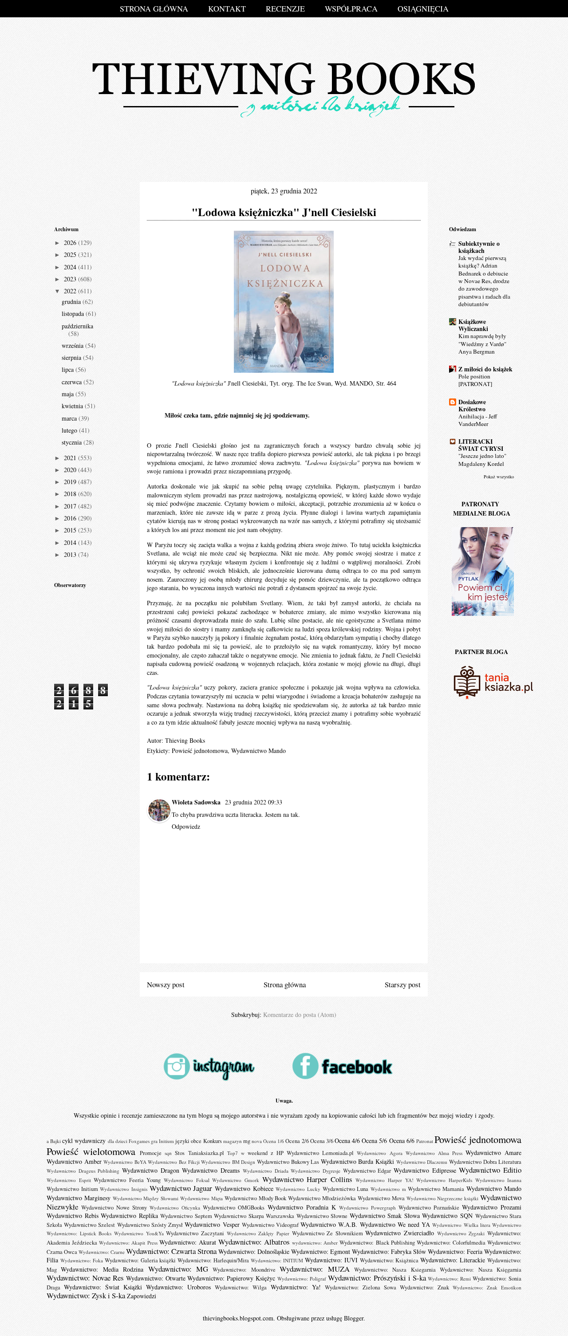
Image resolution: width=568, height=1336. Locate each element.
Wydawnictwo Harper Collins (307, 1179)
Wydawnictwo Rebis (73, 1215)
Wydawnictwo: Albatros (254, 1242)
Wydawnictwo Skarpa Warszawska (254, 1216)
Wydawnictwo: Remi (449, 1278)
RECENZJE (285, 8)
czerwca (72, 382)
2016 (71, 518)
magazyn (232, 1141)
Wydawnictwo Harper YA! (384, 1180)
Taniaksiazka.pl (206, 1153)
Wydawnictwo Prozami (491, 1207)
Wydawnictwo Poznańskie (428, 1207)
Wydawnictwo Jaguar (181, 1188)
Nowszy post (166, 984)
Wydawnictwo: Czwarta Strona (171, 1251)
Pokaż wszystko (499, 476)
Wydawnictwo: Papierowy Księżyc (231, 1278)
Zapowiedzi (141, 1296)
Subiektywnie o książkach (479, 247)
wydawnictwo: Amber (315, 1242)
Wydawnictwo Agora (379, 1153)
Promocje (151, 1153)
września (73, 345)
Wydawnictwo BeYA (124, 1162)
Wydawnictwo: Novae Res (85, 1278)
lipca (68, 369)
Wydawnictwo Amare (493, 1152)
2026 (71, 242)
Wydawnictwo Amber (74, 1161)
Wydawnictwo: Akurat (187, 1242)
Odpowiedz (186, 826)
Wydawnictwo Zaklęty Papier (258, 1233)
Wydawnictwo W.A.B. (328, 1224)
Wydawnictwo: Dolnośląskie (253, 1251)
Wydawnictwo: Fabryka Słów (389, 1251)
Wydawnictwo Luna (346, 1189)
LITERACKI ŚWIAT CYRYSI (480, 445)
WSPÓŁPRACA (351, 8)
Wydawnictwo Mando (258, 750)
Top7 (232, 1153)
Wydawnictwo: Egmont (320, 1251)
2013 (71, 554)
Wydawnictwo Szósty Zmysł (150, 1225)
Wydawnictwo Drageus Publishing (83, 1170)
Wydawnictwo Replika (129, 1215)
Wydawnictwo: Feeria (455, 1251)
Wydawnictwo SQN (447, 1215)
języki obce (188, 1141)
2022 (71, 291)
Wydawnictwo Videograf (270, 1225)
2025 (71, 254)
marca (70, 418)
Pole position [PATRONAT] (475, 380)
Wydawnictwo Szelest (89, 1225)
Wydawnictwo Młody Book (256, 1198)
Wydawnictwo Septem (186, 1216)
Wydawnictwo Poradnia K (302, 1207)
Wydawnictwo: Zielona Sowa (360, 1287)
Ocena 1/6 (273, 1141)
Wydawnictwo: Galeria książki (140, 1260)
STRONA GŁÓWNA (154, 8)
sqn (168, 1153)
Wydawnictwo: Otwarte (155, 1278)
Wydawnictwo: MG (178, 1269)
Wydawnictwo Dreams (211, 1170)
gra (154, 1141)
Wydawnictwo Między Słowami (146, 1198)
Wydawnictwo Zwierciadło (399, 1233)
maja (68, 394)
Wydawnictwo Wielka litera (461, 1225)
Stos (180, 1153)
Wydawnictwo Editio (490, 1170)
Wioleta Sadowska (197, 802)
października (77, 326)
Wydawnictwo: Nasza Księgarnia (480, 1269)
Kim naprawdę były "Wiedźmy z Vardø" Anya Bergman (482, 343)
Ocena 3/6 (321, 1141)
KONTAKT (227, 8)
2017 (71, 506)
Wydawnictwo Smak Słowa (385, 1215)
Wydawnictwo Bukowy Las (288, 1162)
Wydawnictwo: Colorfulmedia (451, 1242)
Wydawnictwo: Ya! (296, 1287)
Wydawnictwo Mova (381, 1198)
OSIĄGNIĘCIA (423, 8)
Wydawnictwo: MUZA (314, 1269)
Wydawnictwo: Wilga (241, 1287)
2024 (71, 267)
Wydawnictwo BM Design (228, 1162)
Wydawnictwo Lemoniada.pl (320, 1153)
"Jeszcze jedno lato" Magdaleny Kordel (482, 459)
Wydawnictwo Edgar (367, 1170)
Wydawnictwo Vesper (212, 1224)
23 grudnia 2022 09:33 (253, 802)
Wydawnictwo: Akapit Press (128, 1242)
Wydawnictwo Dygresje (315, 1170)
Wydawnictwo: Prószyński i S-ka (377, 1278)
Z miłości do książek (485, 369)
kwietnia (73, 406)
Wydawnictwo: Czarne (102, 1252)
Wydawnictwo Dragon (150, 1170)
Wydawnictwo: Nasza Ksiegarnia (395, 1269)
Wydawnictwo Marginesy (78, 1198)
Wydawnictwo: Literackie (452, 1260)
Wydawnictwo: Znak (424, 1287)
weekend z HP (266, 1153)
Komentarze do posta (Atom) (299, 1014)
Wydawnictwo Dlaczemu (422, 1162)
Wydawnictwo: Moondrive (244, 1269)
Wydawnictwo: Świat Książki (103, 1287)
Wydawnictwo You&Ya (139, 1233)
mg (246, 1141)
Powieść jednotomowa (200, 750)
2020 (71, 469)
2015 (71, 530)
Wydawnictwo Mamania (436, 1189)
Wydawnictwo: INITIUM (277, 1260)
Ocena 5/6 (374, 1140)
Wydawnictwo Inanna (498, 1180)
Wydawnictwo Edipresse (425, 1170)
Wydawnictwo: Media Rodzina (102, 1269)
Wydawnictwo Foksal (186, 1180)
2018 (71, 493)
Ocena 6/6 (401, 1140)
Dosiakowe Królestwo (472, 405)
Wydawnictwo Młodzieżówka (322, 1198)
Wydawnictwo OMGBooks (233, 1207)
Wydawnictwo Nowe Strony (114, 1207)
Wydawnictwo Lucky (298, 1189)
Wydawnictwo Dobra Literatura (485, 1162)
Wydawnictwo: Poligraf (301, 1278)
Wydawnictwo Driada (265, 1170)
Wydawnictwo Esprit (69, 1180)
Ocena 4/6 (347, 1140)
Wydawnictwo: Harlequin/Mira (213, 1260)
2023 (71, 279)
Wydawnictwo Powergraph (367, 1207)
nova (257, 1141)
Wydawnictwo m (388, 1189)
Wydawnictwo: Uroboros (178, 1287)
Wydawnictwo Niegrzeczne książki (442, 1198)
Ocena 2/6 (296, 1141)
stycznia (72, 442)
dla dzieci (117, 1141)
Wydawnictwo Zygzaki (461, 1233)
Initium (166, 1141)
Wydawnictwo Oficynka (175, 1207)
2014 (71, 542)
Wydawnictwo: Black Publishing (376, 1242)
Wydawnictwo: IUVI (331, 1260)
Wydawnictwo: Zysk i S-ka (86, 1295)
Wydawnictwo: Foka (81, 1260)
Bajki (55, 1141)
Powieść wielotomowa (91, 1151)
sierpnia (72, 357)
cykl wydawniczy (84, 1140)
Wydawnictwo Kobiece (244, 1188)
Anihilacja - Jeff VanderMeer (477, 420)
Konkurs (212, 1141)
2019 (71, 481)
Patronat (424, 1141)
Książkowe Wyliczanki (473, 325)
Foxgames (139, 1141)
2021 (71, 457)
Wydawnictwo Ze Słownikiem (327, 1233)
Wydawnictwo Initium (72, 1189)
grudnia (72, 301)
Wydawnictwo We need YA (395, 1224)
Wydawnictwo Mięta (201, 1198)
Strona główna (285, 984)
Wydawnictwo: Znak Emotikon (487, 1287)
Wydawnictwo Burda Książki (357, 1161)
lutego (70, 430)
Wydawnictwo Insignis (123, 1189)
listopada (74, 313)
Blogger (353, 1318)
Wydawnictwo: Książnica (389, 1260)
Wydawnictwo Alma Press (434, 1153)
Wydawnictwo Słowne (322, 1216)
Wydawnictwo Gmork (235, 1180)
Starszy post (403, 984)
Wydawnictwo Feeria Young (127, 1180)
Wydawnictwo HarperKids (444, 1180)
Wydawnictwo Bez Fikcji (173, 1162)
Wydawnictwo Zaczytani (195, 1233)
